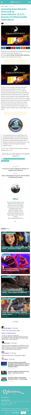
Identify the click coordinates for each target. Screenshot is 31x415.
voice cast (18, 91)
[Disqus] (15, 343)
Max (6, 23)
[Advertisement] (15, 61)
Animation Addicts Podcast (8, 233)
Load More (15, 321)
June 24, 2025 (5, 294)
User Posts (9, 404)
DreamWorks (11, 6)
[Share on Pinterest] (13, 48)
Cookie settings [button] (15, 412)
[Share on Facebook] (3, 48)
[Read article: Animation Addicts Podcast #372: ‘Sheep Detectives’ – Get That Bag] (4, 379)
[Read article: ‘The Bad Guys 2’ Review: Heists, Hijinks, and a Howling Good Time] (15, 264)
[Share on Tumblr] (28, 48)
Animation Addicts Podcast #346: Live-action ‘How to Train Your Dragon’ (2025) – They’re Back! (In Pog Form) (15, 290)
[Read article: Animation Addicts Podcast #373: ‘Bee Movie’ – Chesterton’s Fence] (15, 242)
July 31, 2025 (5, 272)
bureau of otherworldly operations (16, 158)
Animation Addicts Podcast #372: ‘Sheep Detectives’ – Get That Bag (17, 378)
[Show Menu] (1, 2)
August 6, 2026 (5, 250)
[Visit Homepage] (15, 2)
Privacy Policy (3, 404)
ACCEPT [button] (23, 412)
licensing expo (5, 160)
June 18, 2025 (5, 316)
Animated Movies (6, 255)
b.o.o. (5, 158)
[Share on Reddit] (23, 48)
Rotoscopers (6, 397)
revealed (27, 51)
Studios (6, 6)
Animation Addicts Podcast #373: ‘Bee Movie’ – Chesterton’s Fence (14, 248)
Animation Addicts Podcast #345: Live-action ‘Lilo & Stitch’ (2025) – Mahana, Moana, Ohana (15, 312)
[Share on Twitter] (8, 48)
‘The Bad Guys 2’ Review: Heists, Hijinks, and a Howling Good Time (15, 269)
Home (2, 6)
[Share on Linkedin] (18, 48)
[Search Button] (29, 2)
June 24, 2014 (13, 23)
